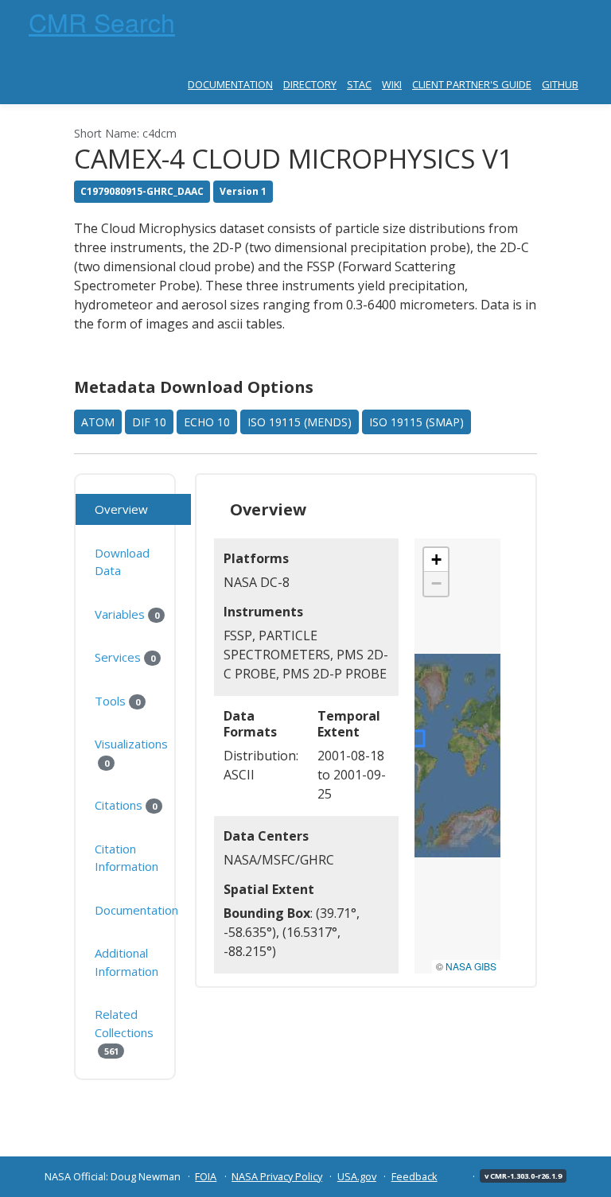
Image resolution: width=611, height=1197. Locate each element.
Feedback (414, 1176)
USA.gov (356, 1176)
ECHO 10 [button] (207, 421)
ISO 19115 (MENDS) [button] (299, 421)
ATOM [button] (98, 421)
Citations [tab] (125, 805)
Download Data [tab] (122, 562)
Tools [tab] (117, 701)
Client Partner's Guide (471, 84)
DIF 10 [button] (149, 421)
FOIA (205, 1176)
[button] (436, 560)
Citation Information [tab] (126, 858)
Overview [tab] (121, 509)
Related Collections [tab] (124, 1031)
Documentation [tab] (136, 910)
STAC (359, 84)
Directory (310, 84)
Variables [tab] (126, 614)
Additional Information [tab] (126, 962)
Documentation (230, 84)
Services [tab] (124, 657)
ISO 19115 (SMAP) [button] (416, 421)
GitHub (560, 84)
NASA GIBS (471, 966)
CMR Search (102, 21)
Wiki (392, 84)
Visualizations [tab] (131, 752)
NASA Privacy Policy (277, 1176)
